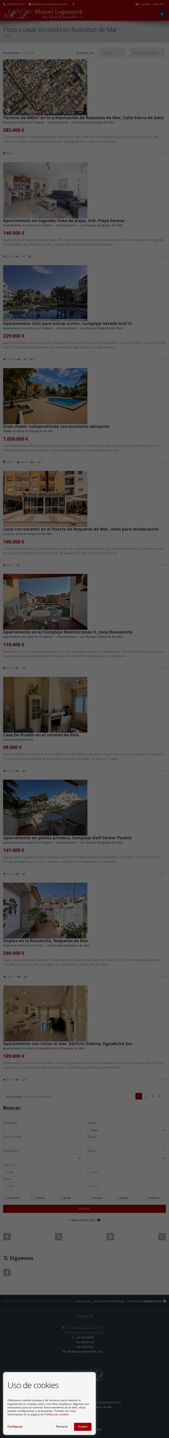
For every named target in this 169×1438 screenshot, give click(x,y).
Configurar (14, 1426)
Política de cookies (57, 1414)
